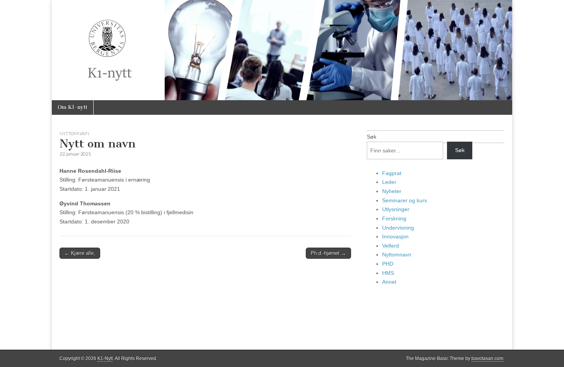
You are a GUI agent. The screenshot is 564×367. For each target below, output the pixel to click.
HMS (388, 273)
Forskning (394, 218)
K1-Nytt (105, 358)
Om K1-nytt (72, 107)
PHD (387, 264)
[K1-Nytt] (282, 50)
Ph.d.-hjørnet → (328, 253)
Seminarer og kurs (404, 200)
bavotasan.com (487, 358)
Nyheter (391, 191)
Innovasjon (395, 236)
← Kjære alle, (79, 253)
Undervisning (398, 228)
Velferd (390, 246)
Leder (389, 182)
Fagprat (391, 173)
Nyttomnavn (74, 133)
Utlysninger (395, 209)
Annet (389, 282)
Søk (371, 137)
